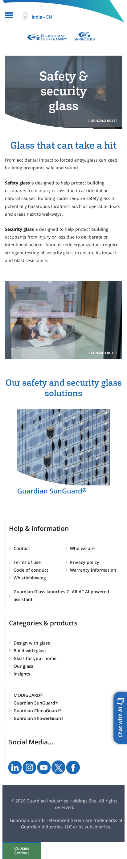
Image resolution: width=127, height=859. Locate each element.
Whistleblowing (30, 578)
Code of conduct (31, 570)
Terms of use (27, 562)
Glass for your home (35, 658)
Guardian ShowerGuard (38, 718)
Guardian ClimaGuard (38, 710)
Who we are (82, 548)
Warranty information (93, 570)
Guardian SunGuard (36, 703)
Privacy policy (84, 562)
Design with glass (32, 643)
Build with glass (30, 651)
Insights (22, 674)
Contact (22, 548)
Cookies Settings (22, 850)
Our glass (23, 666)
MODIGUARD (28, 695)
